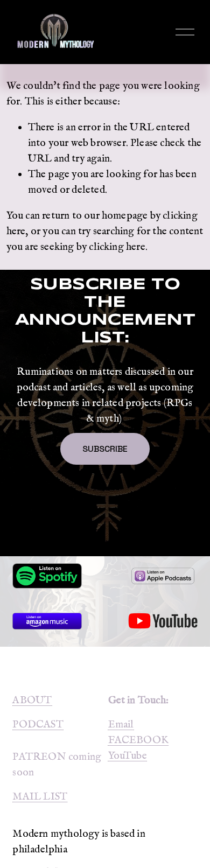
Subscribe (105, 448)
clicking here (117, 247)
